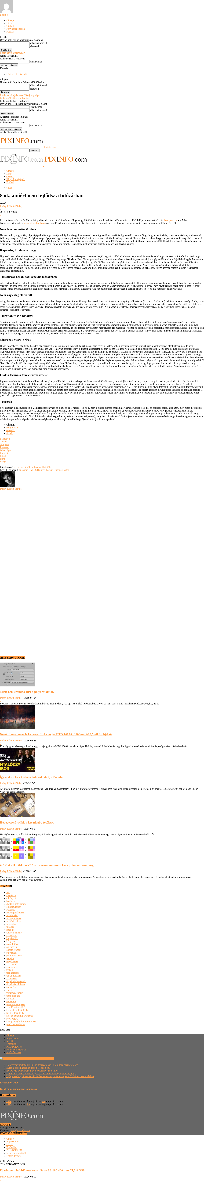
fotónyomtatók (13, 918)
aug (44, 1101)
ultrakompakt (13, 995)
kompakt (10, 998)
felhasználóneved (38, 43)
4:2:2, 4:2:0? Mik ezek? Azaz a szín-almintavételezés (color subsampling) (47, 865)
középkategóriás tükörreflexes (21, 1021)
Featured (10, 909)
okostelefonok (13, 949)
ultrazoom (11, 1001)
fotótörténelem (13, 921)
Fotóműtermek (13, 1052)
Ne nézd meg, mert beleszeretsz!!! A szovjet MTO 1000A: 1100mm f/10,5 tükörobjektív (56, 734)
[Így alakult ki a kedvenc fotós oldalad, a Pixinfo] (17, 770)
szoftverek (11, 967)
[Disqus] (102, 530)
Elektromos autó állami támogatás (18, 1089)
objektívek (11, 947)
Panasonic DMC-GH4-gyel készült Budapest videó (43, 470)
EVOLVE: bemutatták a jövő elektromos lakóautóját (32, 1070)
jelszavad (34, 46)
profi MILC (12, 1018)
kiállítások (11, 935)
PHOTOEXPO (14, 1046)
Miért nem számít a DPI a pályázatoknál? (27, 691)
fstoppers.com (171, 220)
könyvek (10, 941)
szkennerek (12, 964)
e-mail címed (35, 61)
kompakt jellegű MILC (17, 1010)
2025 (8, 1104)
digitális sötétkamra (16, 904)
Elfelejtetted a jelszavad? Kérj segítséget (20, 95)
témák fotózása (13, 975)
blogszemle (12, 427)
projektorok (12, 961)
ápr (28, 1104)
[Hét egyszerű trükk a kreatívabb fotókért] (17, 816)
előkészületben (13, 906)
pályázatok (11, 952)
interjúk (10, 929)
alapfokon (11, 895)
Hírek (9, 23)
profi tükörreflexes (15, 1024)
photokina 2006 (14, 955)
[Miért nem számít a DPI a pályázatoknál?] (17, 685)
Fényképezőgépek (15, 28)
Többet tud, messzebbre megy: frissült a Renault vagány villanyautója (41, 1073)
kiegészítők (12, 938)
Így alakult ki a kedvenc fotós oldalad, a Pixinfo (31, 777)
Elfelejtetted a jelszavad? (12, 52)
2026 (8, 1101)
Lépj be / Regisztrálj (16, 74)
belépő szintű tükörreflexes (19, 1015)
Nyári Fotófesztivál (16, 1049)
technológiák (12, 972)
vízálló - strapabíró (15, 1007)
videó (9, 990)
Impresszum (12, 1038)
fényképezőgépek (15, 912)
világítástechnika (14, 992)
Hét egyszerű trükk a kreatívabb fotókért (33, 467)
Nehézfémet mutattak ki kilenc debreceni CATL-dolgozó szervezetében (42, 1065)
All (8, 892)
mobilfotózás (12, 944)
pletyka (10, 958)
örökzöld (10, 430)
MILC (9, 1041)
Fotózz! (10, 31)
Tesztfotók (11, 978)
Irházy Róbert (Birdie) (11, 206)
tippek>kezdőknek (15, 984)
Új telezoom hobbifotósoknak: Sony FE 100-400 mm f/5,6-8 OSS (42, 1170)
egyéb (9, 187)
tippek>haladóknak (16, 981)
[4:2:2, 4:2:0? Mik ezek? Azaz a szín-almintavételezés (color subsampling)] (17, 859)
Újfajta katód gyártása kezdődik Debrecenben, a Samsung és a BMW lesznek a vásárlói (50, 1076)
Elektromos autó (9, 1082)
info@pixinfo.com (20, 1130)
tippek (9, 433)
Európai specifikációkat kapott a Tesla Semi (28, 1067)
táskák (9, 970)
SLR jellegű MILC (16, 1013)
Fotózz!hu (11, 1043)
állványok (11, 898)
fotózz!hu (11, 924)
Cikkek (10, 26)
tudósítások (12, 987)
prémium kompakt (15, 1004)
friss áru (10, 927)
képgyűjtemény (14, 932)
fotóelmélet (12, 915)
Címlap (10, 20)
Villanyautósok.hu (44, 1058)
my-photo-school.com (35, 223)
